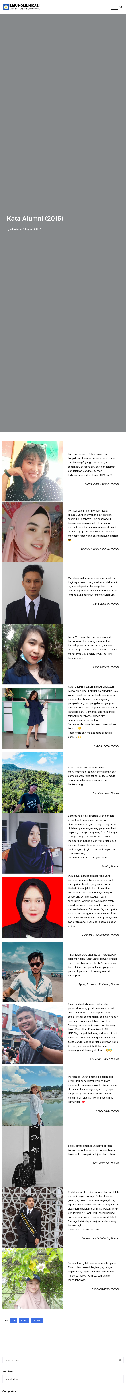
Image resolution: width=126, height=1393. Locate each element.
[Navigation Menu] (114, 7)
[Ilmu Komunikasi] (21, 7)
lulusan (36, 1320)
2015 (14, 1320)
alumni (24, 1320)
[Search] (120, 7)
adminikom (16, 229)
